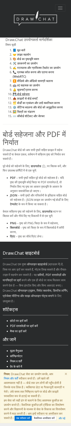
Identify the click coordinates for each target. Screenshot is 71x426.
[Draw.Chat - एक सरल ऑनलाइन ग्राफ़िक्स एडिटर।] (35, 18)
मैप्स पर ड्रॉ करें (18, 331)
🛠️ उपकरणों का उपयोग (25, 63)
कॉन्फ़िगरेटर (16, 356)
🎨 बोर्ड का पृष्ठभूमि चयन (26, 59)
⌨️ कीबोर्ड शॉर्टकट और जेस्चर (29, 116)
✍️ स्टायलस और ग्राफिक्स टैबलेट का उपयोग (36, 68)
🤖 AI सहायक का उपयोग (26, 85)
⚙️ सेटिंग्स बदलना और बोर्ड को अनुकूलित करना (38, 107)
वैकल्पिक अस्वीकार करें (44, 418)
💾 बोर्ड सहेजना (21, 94)
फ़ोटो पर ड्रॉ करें (18, 321)
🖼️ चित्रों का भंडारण (24, 112)
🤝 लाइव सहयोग (22, 55)
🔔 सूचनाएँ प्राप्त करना (25, 90)
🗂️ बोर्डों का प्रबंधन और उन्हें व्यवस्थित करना (36, 103)
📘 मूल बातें (19, 50)
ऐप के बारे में (16, 366)
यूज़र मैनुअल (16, 351)
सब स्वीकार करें (23, 418)
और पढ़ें (62, 418)
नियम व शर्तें (16, 361)
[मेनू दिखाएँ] (60, 8)
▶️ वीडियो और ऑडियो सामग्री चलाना (33, 81)
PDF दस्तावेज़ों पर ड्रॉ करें (24, 326)
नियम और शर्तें (11, 378)
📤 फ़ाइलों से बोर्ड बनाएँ (25, 98)
